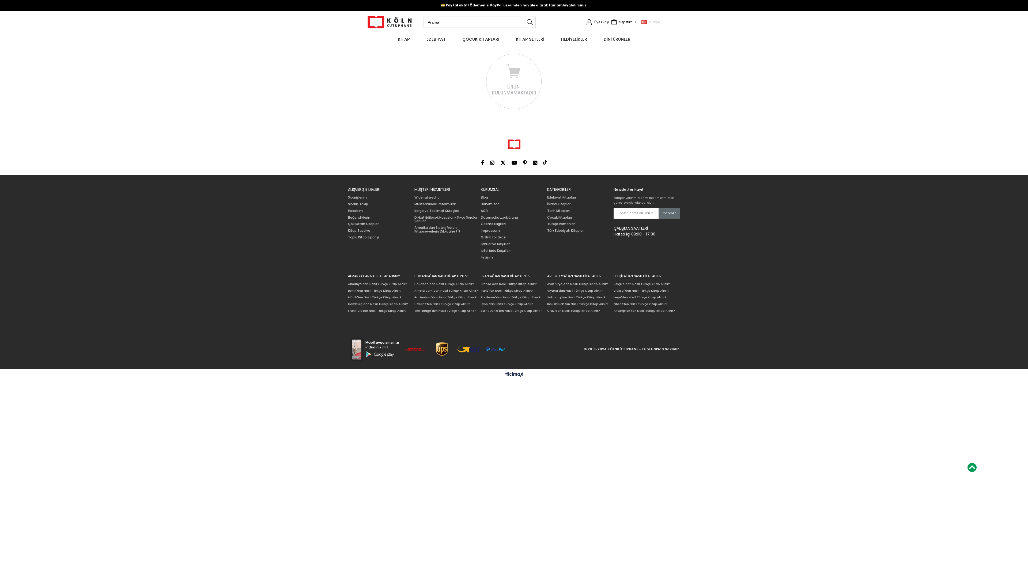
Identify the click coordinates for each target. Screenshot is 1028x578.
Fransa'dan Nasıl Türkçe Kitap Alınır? (509, 284)
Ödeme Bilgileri (493, 224)
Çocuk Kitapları (559, 217)
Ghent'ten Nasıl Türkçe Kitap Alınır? (640, 304)
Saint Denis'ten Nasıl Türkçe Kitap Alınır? (511, 311)
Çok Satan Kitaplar (363, 224)
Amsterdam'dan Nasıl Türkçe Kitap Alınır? (446, 290)
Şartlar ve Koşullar (495, 244)
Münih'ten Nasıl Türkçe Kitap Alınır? (375, 297)
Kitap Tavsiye (359, 231)
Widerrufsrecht (426, 197)
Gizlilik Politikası (493, 237)
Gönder (669, 213)
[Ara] (529, 22)
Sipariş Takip (358, 204)
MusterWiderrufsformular (435, 204)
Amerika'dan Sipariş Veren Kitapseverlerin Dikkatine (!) (437, 229)
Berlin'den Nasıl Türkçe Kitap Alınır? (375, 290)
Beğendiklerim (360, 217)
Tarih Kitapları (558, 211)
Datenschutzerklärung (499, 217)
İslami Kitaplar (558, 204)
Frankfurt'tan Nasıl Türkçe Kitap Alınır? (377, 311)
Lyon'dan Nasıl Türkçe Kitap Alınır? (507, 304)
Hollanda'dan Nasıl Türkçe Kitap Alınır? (444, 284)
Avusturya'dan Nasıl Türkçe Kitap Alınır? (577, 284)
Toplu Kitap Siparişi (363, 237)
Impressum (490, 231)
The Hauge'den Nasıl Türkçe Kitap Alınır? (445, 311)
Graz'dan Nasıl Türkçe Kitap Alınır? (573, 311)
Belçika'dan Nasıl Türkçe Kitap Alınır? (642, 284)
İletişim (487, 257)
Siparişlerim (357, 197)
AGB (484, 211)
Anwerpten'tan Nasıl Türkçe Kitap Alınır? (644, 311)
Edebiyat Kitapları (561, 197)
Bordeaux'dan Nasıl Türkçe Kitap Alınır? (511, 297)
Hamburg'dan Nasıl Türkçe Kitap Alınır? (378, 304)
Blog (484, 197)
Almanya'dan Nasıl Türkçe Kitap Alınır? (377, 284)
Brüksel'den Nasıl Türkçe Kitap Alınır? (642, 290)
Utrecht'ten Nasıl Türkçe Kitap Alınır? (442, 304)
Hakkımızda (490, 204)
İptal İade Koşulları (496, 251)
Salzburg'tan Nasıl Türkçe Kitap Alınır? (576, 297)
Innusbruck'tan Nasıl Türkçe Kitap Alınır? (578, 304)
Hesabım (355, 211)
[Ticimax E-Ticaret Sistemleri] (514, 374)
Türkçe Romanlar (561, 224)
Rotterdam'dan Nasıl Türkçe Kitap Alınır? (445, 297)
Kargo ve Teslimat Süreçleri (436, 211)
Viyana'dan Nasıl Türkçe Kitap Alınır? (575, 290)
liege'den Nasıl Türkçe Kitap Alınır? (640, 297)
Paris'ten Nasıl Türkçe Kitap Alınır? (507, 290)
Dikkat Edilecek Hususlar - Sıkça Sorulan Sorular (446, 219)
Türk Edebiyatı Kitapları (565, 231)
